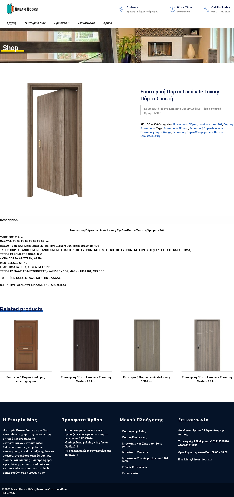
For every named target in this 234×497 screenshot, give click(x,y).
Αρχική (11, 23)
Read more (26, 355)
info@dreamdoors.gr (199, 459)
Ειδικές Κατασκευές (135, 467)
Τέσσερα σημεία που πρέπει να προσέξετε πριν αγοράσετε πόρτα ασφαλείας (86, 434)
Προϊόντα (60, 23)
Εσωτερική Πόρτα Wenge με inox (193, 132)
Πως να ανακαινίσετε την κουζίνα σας (88, 450)
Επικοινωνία (86, 23)
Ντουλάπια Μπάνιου (135, 452)
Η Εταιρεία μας (34, 23)
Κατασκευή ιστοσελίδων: (52, 489)
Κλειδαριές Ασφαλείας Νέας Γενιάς (86, 442)
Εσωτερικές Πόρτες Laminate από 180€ (197, 124)
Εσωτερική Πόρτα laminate (206, 128)
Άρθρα (107, 23)
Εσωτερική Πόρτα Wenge (155, 132)
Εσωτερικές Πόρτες (175, 128)
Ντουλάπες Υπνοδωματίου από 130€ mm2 (145, 459)
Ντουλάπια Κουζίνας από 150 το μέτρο (142, 445)
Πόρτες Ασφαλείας (134, 431)
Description (9, 220)
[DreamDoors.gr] (22, 8)
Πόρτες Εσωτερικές (134, 437)
